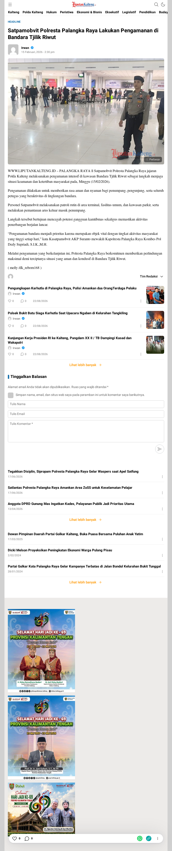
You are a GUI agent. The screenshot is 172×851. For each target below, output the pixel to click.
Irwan (25, 48)
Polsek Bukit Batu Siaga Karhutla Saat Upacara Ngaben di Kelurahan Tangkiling (68, 313)
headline (14, 22)
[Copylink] (148, 838)
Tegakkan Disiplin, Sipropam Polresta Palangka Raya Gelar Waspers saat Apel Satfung (73, 471)
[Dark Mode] (163, 4)
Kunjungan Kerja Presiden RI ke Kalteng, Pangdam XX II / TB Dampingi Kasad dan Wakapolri (69, 340)
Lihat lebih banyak (82, 364)
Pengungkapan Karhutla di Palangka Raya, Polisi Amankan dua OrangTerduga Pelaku (72, 288)
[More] (141, 301)
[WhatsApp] (139, 838)
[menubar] (10, 4)
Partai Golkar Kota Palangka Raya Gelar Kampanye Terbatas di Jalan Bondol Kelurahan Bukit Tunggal (84, 566)
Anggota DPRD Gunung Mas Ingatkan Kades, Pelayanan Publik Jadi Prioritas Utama (71, 504)
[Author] (13, 49)
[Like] (14, 838)
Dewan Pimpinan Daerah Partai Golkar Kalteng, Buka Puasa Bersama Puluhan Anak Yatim (75, 534)
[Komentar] (26, 838)
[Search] (156, 4)
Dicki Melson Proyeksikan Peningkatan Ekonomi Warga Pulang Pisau (60, 550)
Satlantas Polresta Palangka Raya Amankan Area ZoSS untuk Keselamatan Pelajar (70, 487)
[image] (155, 295)
